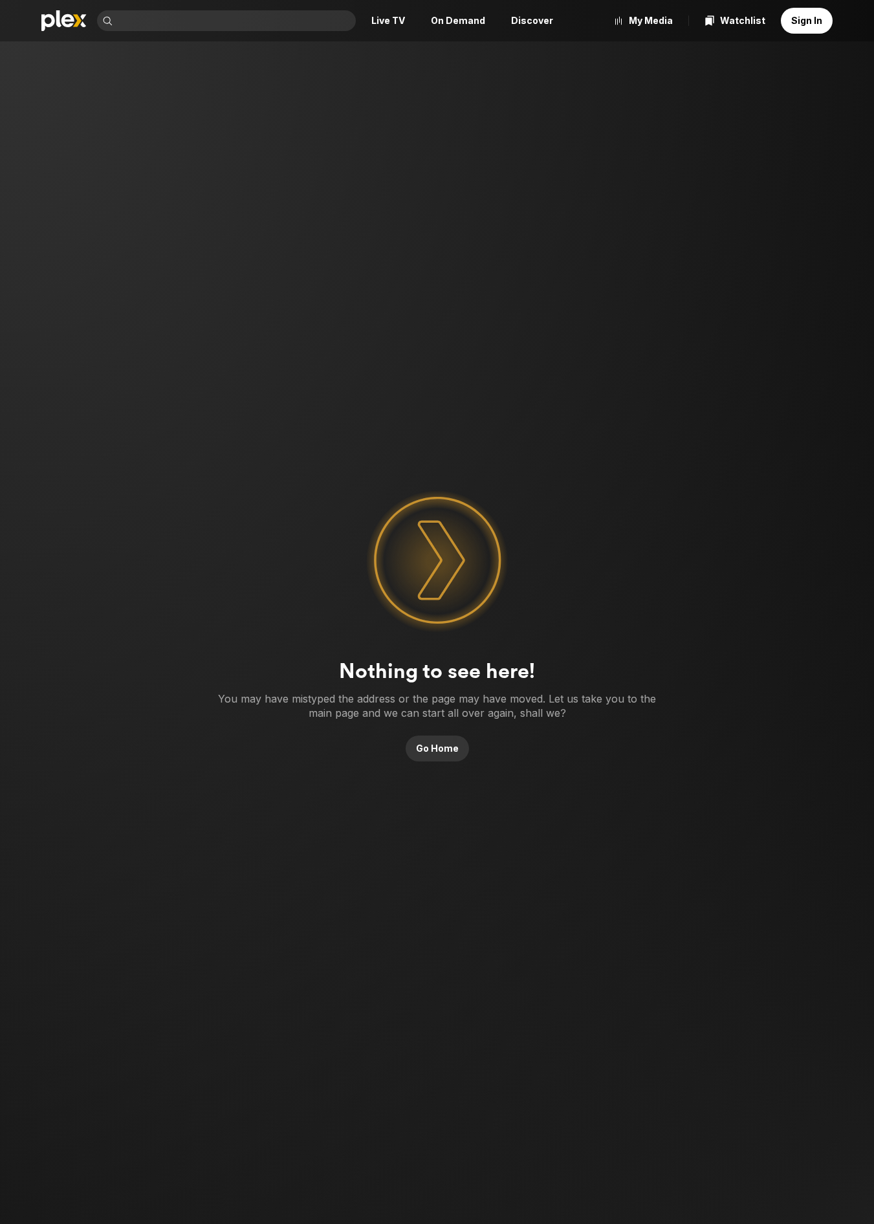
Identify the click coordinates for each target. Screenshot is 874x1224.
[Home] (64, 21)
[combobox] (235, 20)
